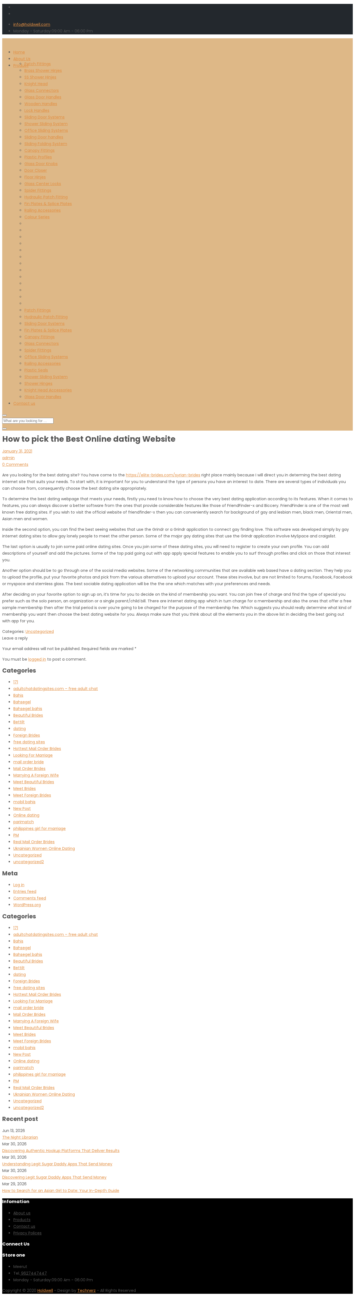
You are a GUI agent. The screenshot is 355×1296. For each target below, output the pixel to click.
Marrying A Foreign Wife (36, 775)
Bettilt (19, 722)
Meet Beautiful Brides (33, 782)
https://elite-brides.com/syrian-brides (163, 475)
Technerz (86, 1290)
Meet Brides (24, 788)
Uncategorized (40, 631)
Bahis (18, 695)
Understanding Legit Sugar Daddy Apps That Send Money (57, 1164)
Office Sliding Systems (46, 130)
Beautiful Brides (28, 715)
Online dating (26, 815)
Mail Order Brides (29, 768)
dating (19, 728)
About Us (22, 59)
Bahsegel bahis (27, 708)
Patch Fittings (37, 64)
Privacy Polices (27, 1233)
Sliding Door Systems (44, 117)
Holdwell (45, 1290)
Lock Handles (36, 110)
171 (15, 682)
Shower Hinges (38, 383)
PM (16, 835)
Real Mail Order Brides (34, 842)
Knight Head (36, 84)
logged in (37, 659)
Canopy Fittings (39, 150)
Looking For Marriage (33, 755)
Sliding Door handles (43, 137)
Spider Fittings (37, 190)
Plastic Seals (36, 370)
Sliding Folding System (45, 143)
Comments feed (29, 898)
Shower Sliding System (46, 124)
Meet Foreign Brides (32, 795)
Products (22, 1219)
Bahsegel (22, 702)
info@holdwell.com (31, 24)
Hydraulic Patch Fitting (46, 197)
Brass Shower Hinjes (43, 70)
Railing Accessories (42, 210)
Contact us (24, 403)
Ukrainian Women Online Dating (44, 848)
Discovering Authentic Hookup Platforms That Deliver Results (61, 1150)
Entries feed (24, 891)
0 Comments (15, 464)
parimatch (23, 822)
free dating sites (29, 742)
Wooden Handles (40, 104)
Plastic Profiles (38, 157)
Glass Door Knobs (41, 163)
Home (19, 52)
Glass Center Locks (42, 183)
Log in (18, 885)
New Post (22, 808)
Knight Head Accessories (48, 390)
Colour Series (37, 217)
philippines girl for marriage (39, 828)
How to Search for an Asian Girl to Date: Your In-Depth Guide (60, 1190)
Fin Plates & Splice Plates (48, 203)
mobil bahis (24, 802)
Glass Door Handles (42, 97)
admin (8, 458)
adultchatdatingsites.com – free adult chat (55, 688)
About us (22, 1213)
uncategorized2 (28, 862)
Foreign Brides (26, 735)
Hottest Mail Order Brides (37, 748)
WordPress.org (27, 905)
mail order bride (28, 762)
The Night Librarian (20, 1137)
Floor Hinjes (35, 177)
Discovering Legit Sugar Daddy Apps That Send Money (54, 1177)
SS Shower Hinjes (40, 77)
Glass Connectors (41, 90)
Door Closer (35, 170)
